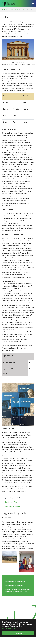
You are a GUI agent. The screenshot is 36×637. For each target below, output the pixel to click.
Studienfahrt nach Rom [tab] (12, 506)
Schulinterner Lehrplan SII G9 (15, 585)
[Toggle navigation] (33, 3)
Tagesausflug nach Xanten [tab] (13, 498)
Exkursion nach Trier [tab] (11, 502)
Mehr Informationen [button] (9, 628)
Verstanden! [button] (18, 633)
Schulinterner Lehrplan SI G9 (15, 581)
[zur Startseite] (9, 3)
